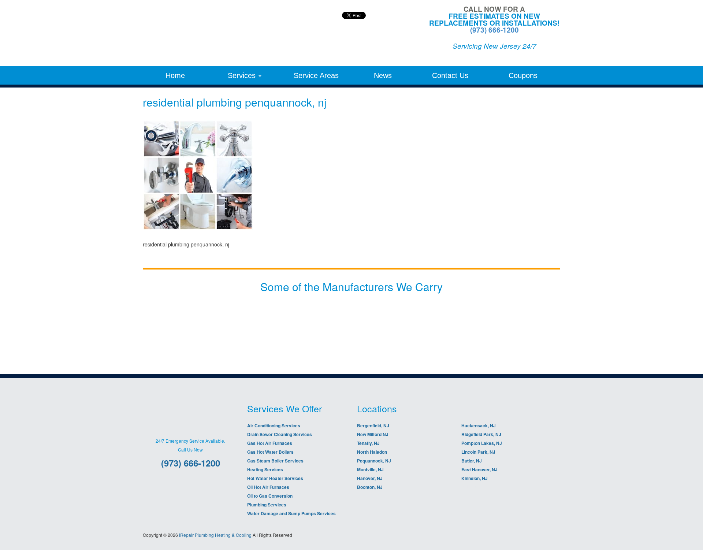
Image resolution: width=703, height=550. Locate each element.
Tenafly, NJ (368, 443)
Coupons (523, 75)
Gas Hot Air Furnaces (269, 443)
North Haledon (372, 452)
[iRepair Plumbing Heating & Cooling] (209, 32)
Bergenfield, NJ (373, 425)
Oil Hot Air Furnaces (268, 487)
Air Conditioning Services (273, 425)
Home (175, 75)
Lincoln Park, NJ (478, 452)
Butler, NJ (471, 460)
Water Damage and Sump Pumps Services (291, 513)
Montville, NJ (370, 469)
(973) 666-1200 (494, 30)
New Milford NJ (372, 434)
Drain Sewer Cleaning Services (279, 434)
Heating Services (265, 469)
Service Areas (316, 75)
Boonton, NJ (370, 487)
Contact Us (450, 75)
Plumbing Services (266, 504)
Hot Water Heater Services (275, 478)
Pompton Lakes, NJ (481, 443)
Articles (470, 486)
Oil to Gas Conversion (270, 496)
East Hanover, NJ (479, 469)
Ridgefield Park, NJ (481, 434)
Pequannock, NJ (374, 460)
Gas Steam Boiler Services (275, 460)
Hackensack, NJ (478, 425)
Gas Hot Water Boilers (270, 452)
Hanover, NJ (370, 478)
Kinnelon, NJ (474, 478)
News (383, 75)
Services (243, 75)
